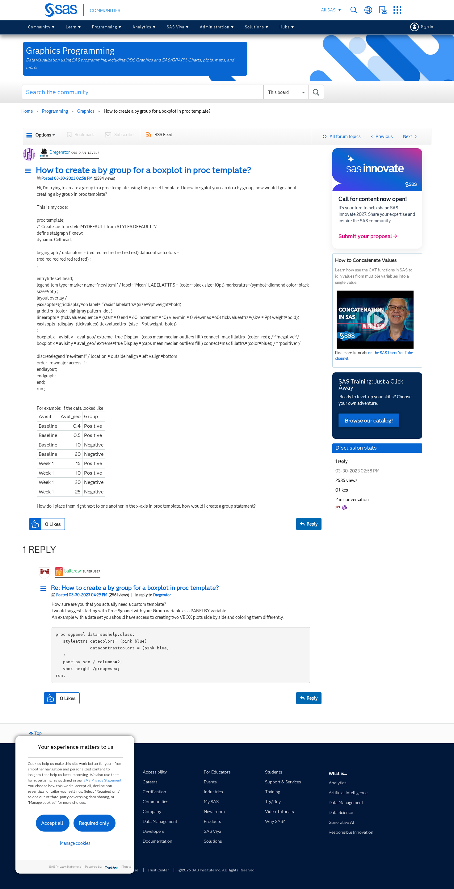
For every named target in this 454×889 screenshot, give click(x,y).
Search (354, 10)
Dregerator (59, 152)
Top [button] (38, 733)
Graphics (86, 111)
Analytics (141, 27)
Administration (214, 27)
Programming (104, 27)
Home (27, 111)
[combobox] (173, 92)
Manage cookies (75, 843)
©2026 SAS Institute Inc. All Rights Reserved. (217, 870)
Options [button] (43, 135)
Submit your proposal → (367, 236)
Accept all (52, 823)
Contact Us (383, 10)
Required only (94, 823)
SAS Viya (175, 27)
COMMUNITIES (105, 10)
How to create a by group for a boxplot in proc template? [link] (157, 111)
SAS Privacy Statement (102, 780)
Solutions (254, 27)
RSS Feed (163, 134)
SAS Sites (397, 10)
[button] (29, 171)
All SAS (328, 10)
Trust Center (158, 870)
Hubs (285, 27)
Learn (71, 27)
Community (39, 27)
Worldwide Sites (368, 10)
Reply (312, 524)
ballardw (72, 571)
